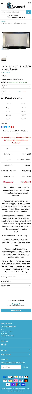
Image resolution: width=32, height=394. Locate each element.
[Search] (28, 12)
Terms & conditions (19, 388)
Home (3, 21)
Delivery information (7, 388)
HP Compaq (6, 72)
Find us (28, 388)
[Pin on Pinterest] (12, 127)
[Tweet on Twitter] (5, 127)
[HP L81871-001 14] (4, 59)
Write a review (16, 310)
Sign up (25, 367)
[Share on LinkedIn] (9, 127)
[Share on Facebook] (2, 127)
